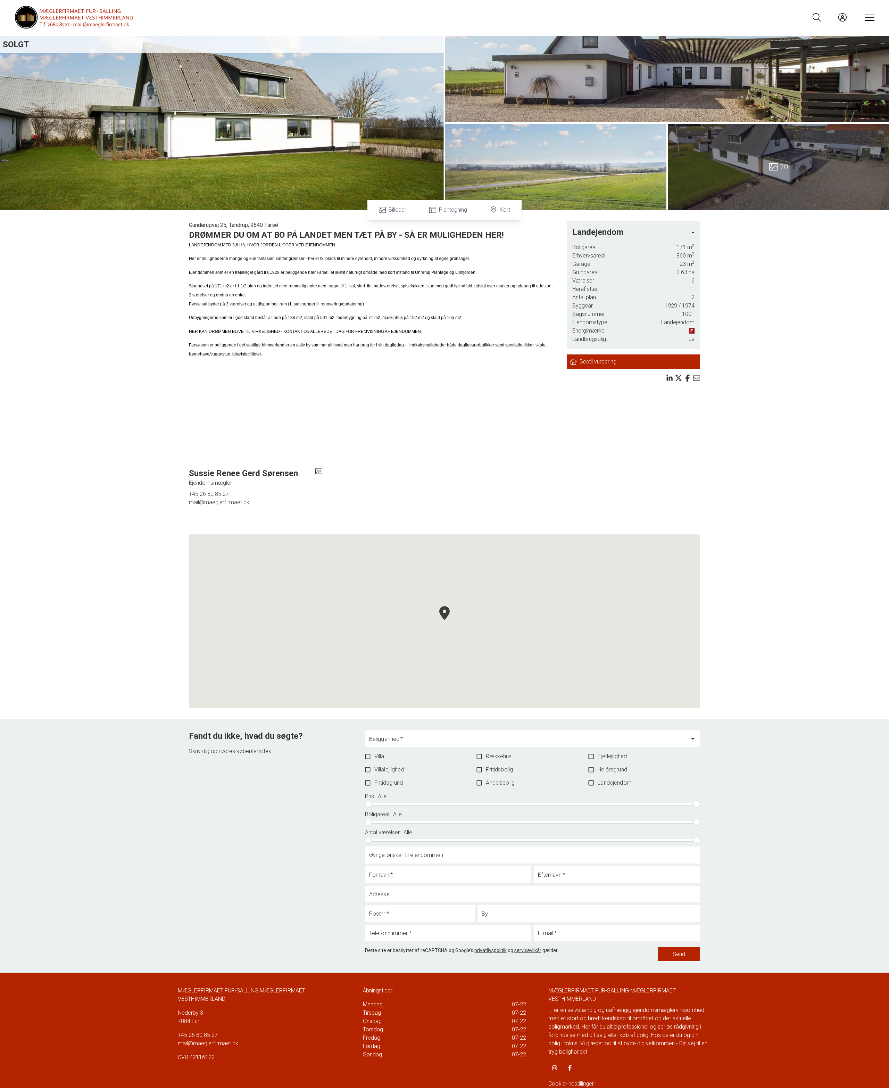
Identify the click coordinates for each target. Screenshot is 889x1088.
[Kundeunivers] (842, 17)
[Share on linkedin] (669, 378)
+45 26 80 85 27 (209, 494)
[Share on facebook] (687, 378)
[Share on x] (678, 378)
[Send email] (696, 378)
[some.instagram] (554, 1068)
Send (679, 954)
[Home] (229, 17)
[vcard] (318, 477)
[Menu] (868, 17)
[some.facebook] (570, 1068)
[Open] (693, 739)
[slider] (368, 804)
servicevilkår (527, 950)
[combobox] (527, 742)
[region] (444, 621)
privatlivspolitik (490, 950)
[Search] (817, 17)
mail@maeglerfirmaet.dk (219, 502)
